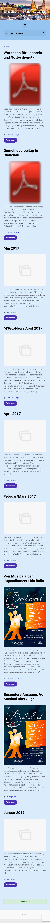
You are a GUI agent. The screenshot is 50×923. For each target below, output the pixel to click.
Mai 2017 (11, 248)
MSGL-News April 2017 (23, 328)
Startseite (6, 46)
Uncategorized (11, 797)
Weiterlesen (10, 140)
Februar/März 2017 (20, 496)
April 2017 (12, 413)
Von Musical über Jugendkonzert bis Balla (24, 578)
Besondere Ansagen (13, 134)
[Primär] (25, 25)
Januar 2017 (14, 812)
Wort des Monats (12, 312)
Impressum (25, 914)
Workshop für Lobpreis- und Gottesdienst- (24, 55)
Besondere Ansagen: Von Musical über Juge (24, 696)
